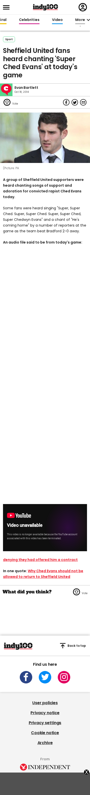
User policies (45, 703)
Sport (9, 39)
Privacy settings (45, 723)
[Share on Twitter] (75, 102)
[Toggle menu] (8, 7)
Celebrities (29, 20)
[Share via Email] (83, 102)
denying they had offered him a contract (40, 559)
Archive (45, 743)
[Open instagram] (64, 677)
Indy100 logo (45, 7)
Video (57, 20)
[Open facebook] (26, 677)
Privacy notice (45, 713)
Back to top (77, 646)
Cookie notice (45, 733)
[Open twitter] (45, 677)
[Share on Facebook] (66, 102)
